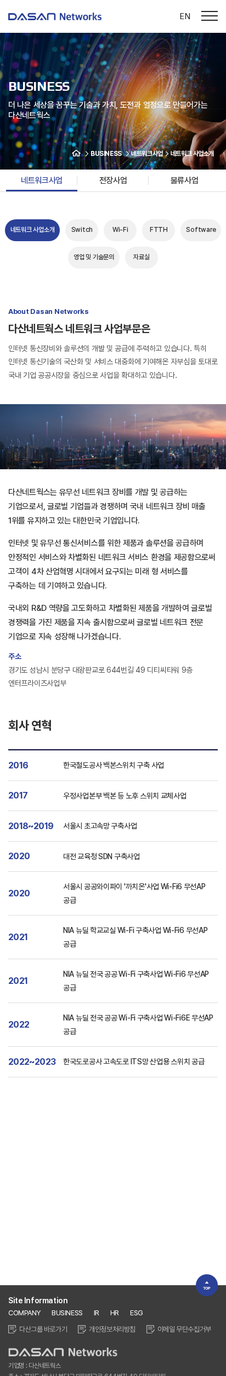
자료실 (141, 257)
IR (96, 1313)
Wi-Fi (120, 230)
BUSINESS (67, 1313)
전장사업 (113, 180)
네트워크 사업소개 (32, 230)
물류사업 (184, 180)
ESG (136, 1313)
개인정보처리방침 (112, 1329)
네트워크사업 (41, 180)
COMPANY (24, 1313)
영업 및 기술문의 (94, 257)
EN (184, 16)
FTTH (159, 230)
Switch (82, 230)
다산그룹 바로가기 (43, 1329)
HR (114, 1313)
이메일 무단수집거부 (184, 1329)
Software (201, 230)
